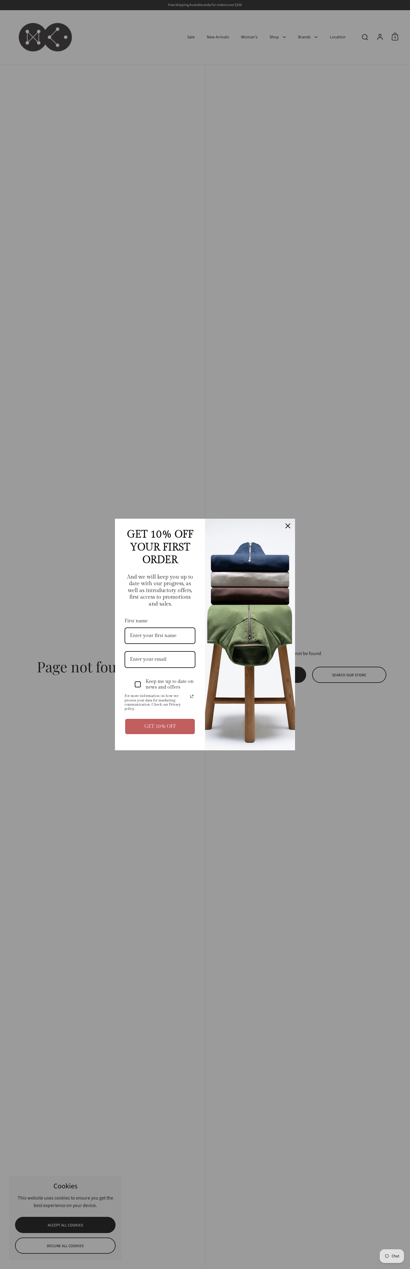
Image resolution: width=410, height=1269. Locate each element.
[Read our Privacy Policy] (191, 696)
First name (136, 621)
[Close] (288, 526)
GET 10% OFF (160, 726)
